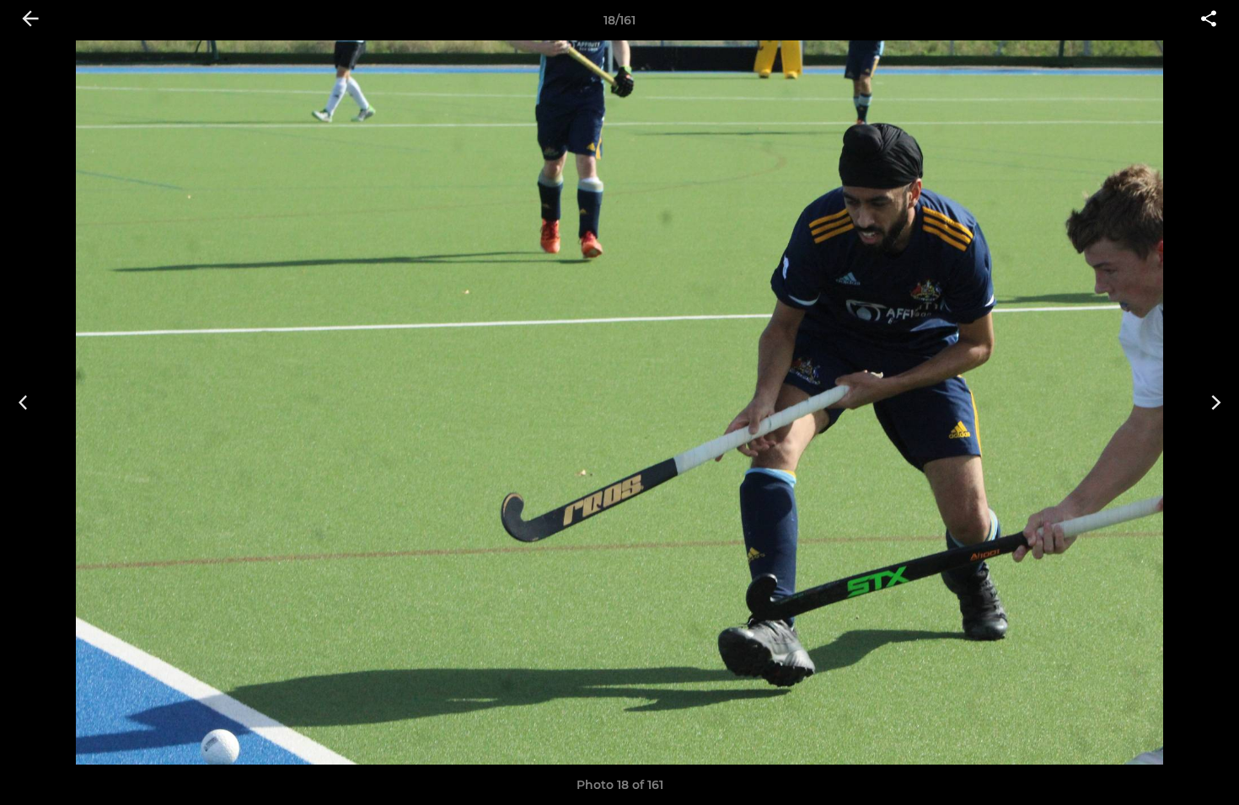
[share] (1209, 20)
